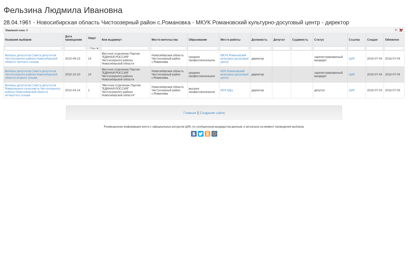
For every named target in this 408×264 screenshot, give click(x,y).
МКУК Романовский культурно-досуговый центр (235, 59)
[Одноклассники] (207, 134)
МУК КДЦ (227, 90)
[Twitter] (201, 134)
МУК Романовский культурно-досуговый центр (235, 74)
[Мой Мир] (214, 134)
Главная (189, 112)
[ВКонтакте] (194, 134)
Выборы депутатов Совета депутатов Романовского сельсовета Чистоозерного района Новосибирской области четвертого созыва (32, 90)
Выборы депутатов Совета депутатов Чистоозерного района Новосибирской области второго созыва (31, 74)
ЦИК (352, 58)
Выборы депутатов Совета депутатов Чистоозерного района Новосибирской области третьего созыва (31, 59)
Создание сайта (212, 112)
